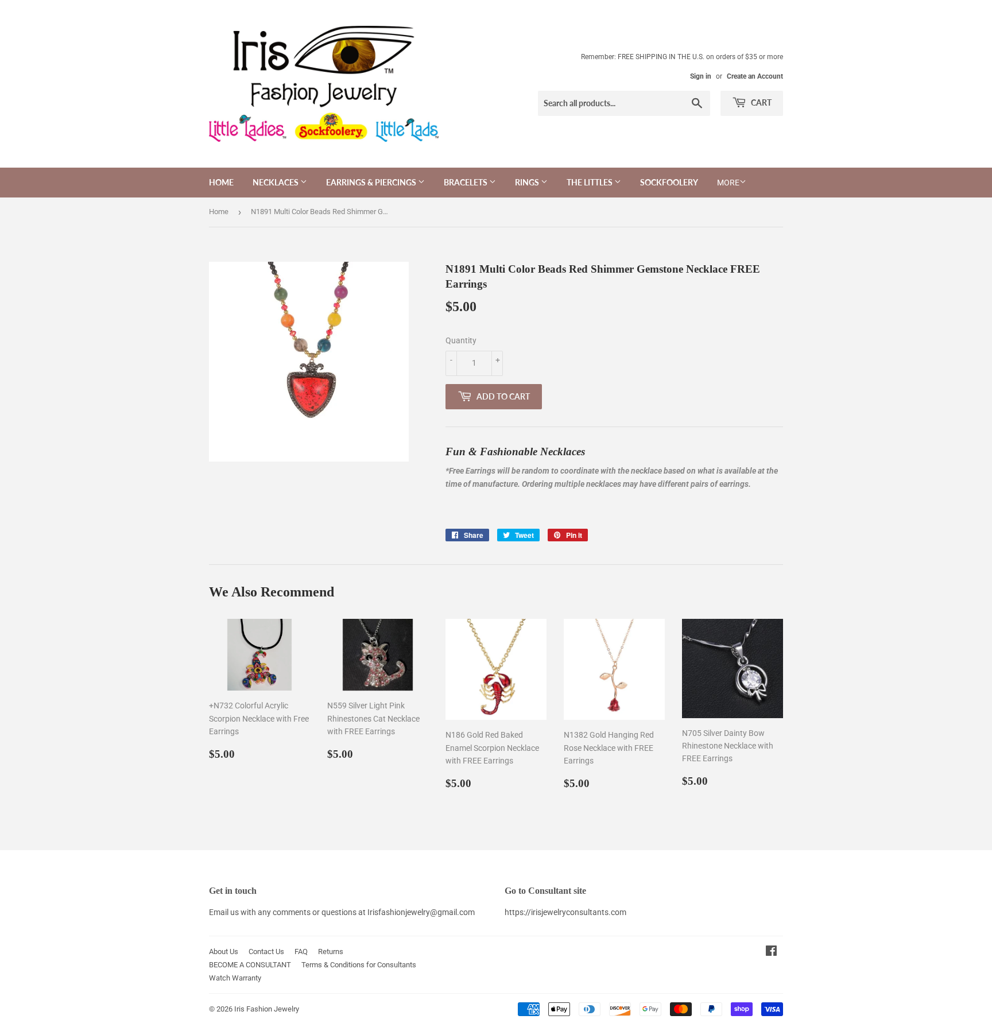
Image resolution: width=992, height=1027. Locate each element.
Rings (528, 182)
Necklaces (276, 182)
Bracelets (466, 182)
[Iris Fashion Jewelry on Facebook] (771, 952)
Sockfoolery (669, 182)
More (728, 182)
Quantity (460, 340)
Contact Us (266, 951)
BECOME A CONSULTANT (250, 964)
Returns (330, 951)
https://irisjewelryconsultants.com (565, 912)
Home (221, 182)
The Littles (590, 182)
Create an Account (755, 76)
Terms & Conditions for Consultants (358, 964)
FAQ (301, 951)
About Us (223, 951)
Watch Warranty (235, 978)
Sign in (700, 76)
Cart (760, 102)
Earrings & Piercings (372, 182)
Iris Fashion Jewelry (266, 1009)
